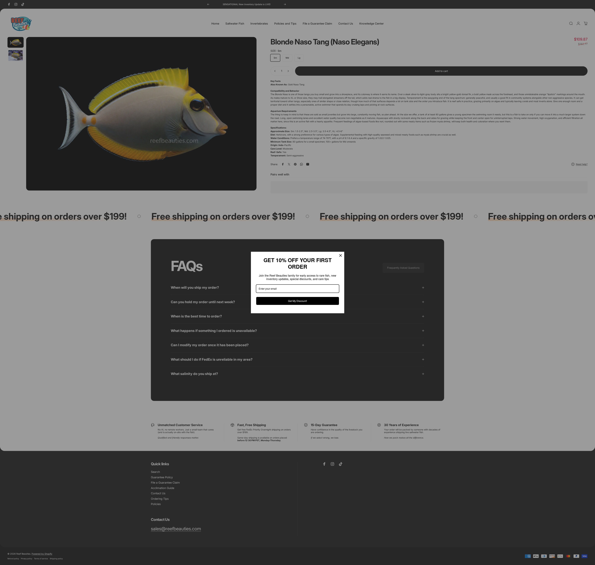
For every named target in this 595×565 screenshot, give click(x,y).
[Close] (340, 255)
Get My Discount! (297, 301)
